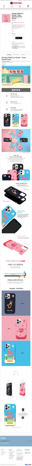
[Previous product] (30, 9)
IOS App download (12, 451)
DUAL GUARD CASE (19, 42)
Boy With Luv (14, 42)
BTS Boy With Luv (22, 43)
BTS (22, 42)
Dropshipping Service (11, 458)
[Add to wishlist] (24, 38)
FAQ (1, 455)
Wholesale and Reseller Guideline (12, 455)
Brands (11, 0)
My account (25, 0)
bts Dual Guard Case (15, 44)
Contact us (29, 0)
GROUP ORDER (11, 456)
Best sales (7, 0)
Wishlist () (20, 0)
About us (2, 450)
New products (3, 0)
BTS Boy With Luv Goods (15, 43)
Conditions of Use (4, 451)
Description (9, 54)
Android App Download (11, 453)
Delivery (2, 454)
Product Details (16, 54)
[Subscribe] (9, 441)
